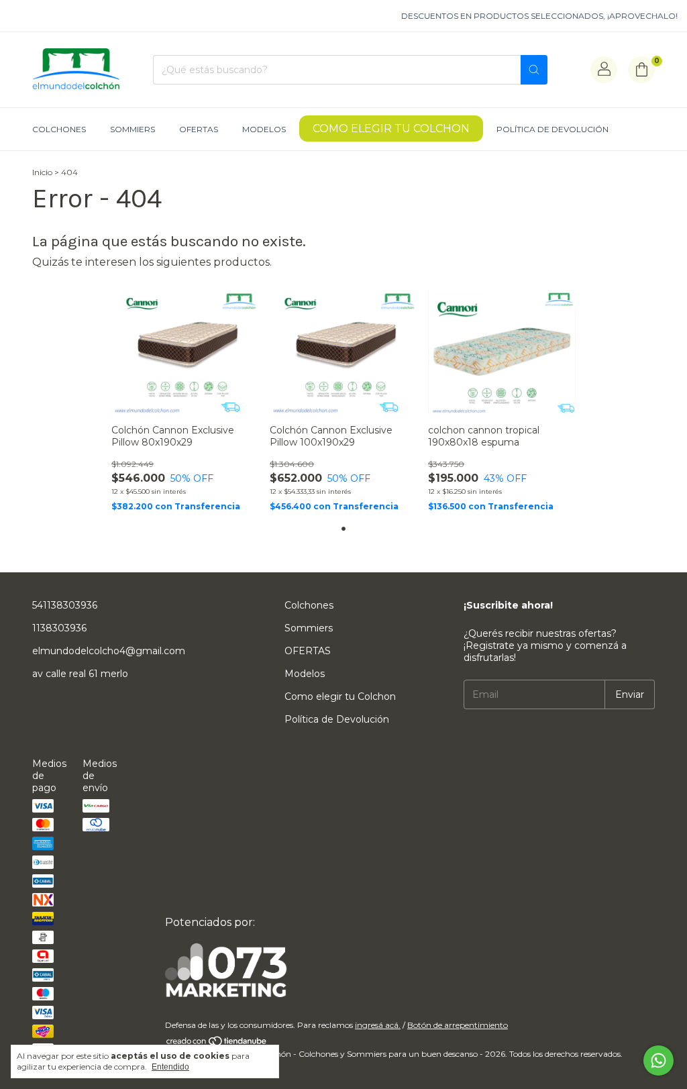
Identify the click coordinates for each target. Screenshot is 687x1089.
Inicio (42, 172)
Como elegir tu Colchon (391, 128)
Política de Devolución (552, 129)
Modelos (264, 129)
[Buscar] (534, 70)
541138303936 (64, 605)
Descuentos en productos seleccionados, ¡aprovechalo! (531, 16)
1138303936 (59, 628)
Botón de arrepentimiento (457, 1025)
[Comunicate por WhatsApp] (658, 1060)
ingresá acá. (378, 1025)
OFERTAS (198, 129)
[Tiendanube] (217, 1044)
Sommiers (132, 129)
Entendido (170, 1067)
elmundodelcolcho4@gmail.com (108, 651)
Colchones (59, 129)
